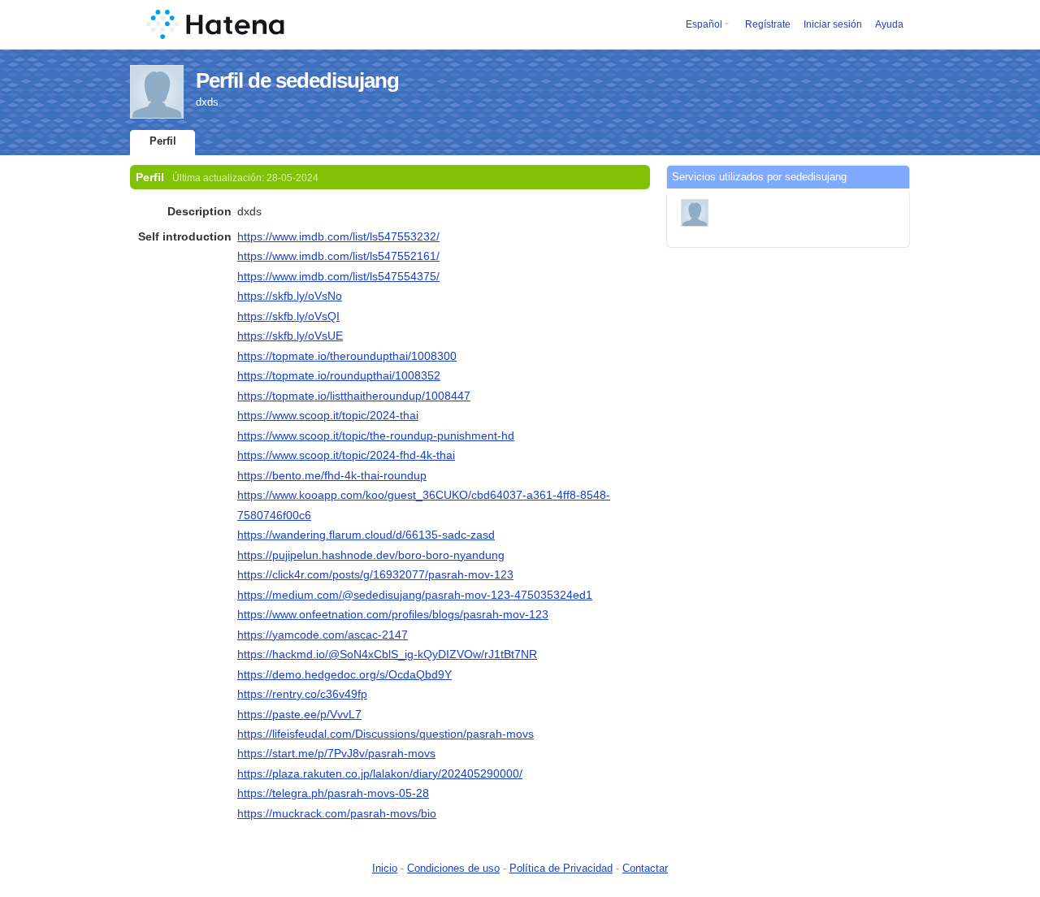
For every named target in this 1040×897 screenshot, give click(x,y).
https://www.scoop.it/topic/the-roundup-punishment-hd (375, 435)
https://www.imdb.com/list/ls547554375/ (338, 276)
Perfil (163, 141)
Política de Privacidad (561, 868)
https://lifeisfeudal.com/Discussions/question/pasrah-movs (385, 733)
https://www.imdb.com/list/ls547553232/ (338, 236)
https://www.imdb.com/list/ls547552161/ (338, 255)
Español (704, 24)
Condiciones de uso (453, 868)
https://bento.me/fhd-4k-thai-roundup (332, 475)
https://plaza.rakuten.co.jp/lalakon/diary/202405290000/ (379, 773)
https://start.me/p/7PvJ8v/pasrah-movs (336, 753)
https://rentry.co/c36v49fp (302, 693)
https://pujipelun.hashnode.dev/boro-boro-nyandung (371, 554)
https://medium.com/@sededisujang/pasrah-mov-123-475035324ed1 (414, 594)
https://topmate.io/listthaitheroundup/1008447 (353, 395)
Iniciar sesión (833, 24)
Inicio (384, 868)
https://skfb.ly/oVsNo (289, 295)
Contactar (645, 868)
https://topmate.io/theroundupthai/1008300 (347, 355)
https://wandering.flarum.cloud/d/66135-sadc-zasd (366, 534)
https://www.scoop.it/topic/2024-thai (327, 415)
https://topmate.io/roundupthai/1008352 (338, 375)
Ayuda (889, 24)
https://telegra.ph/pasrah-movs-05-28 (333, 793)
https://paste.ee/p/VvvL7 (299, 714)
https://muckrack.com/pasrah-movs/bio (336, 813)
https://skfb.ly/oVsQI (288, 316)
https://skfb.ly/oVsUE (290, 335)
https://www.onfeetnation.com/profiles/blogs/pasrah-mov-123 (392, 614)
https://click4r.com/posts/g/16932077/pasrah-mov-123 (375, 574)
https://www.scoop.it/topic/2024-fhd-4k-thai (346, 455)
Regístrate (768, 24)
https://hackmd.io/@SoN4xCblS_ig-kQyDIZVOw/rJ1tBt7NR (387, 654)
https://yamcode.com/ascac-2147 (322, 634)
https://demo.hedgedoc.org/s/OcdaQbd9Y (344, 674)
